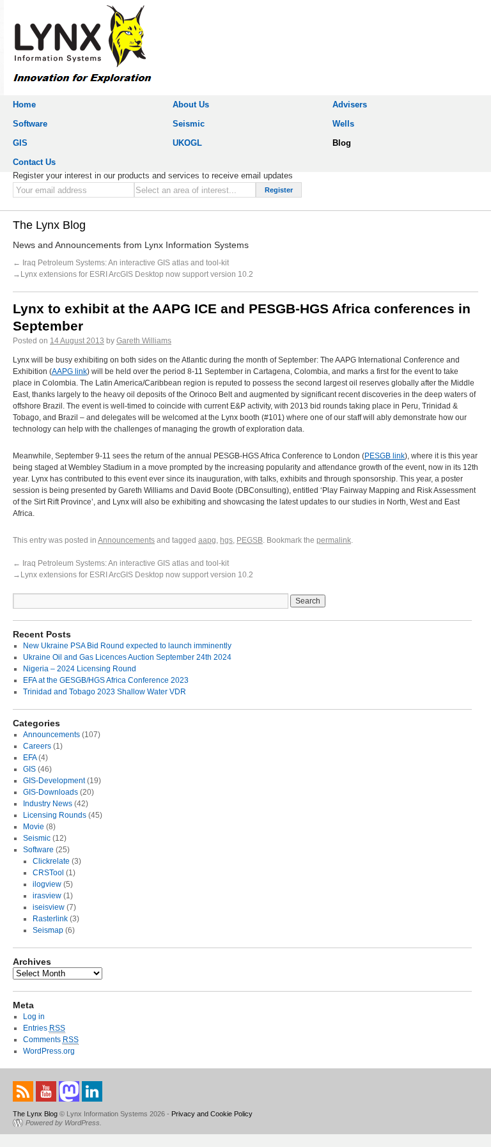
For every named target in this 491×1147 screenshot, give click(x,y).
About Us (191, 104)
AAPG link (69, 371)
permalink (333, 540)
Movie (33, 826)
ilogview (47, 884)
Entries (44, 1028)
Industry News (47, 803)
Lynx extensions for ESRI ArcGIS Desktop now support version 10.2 (136, 274)
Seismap (48, 930)
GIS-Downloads (50, 792)
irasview (47, 895)
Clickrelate (51, 861)
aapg (207, 540)
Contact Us (34, 162)
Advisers (349, 104)
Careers (37, 746)
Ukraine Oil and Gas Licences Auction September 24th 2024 (127, 657)
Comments (51, 1039)
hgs (226, 540)
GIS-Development (54, 780)
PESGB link (384, 455)
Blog (341, 143)
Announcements (126, 540)
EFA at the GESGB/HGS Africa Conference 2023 (106, 680)
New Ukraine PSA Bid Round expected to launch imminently (127, 645)
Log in (34, 1016)
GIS (20, 143)
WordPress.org (49, 1051)
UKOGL (187, 143)
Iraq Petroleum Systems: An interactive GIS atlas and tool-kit (124, 262)
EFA (29, 757)
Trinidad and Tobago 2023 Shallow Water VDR (104, 691)
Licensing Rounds (54, 815)
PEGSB (250, 540)
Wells (343, 124)
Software (30, 124)
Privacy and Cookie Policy (212, 1114)
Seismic (189, 124)
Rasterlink (50, 918)
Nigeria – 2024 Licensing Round (79, 668)
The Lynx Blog (49, 225)
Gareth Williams (143, 340)
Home (24, 104)
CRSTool (48, 872)
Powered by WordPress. (64, 1123)
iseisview (49, 907)
